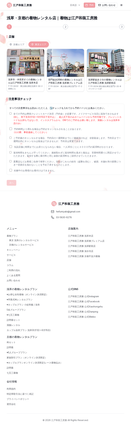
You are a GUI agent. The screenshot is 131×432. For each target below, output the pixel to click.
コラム (10, 265)
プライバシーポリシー (18, 399)
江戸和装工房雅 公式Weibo (82, 316)
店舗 (9, 260)
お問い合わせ (13, 280)
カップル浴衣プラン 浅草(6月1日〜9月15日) (29, 330)
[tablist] (28, 44)
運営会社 (11, 404)
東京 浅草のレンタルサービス (24, 240)
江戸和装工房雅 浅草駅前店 (82, 246)
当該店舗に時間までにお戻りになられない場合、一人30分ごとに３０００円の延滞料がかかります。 (64, 146)
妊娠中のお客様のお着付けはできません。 (35, 170)
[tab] (17, 44)
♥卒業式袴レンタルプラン (20, 299)
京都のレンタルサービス (21, 244)
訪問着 (10, 347)
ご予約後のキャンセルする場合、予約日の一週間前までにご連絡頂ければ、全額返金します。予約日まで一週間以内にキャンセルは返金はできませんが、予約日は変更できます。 (67, 139)
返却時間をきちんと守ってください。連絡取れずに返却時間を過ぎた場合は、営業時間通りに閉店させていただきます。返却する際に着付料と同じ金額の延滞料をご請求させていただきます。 (67, 154)
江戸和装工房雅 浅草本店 (80, 235)
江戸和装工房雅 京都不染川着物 (84, 256)
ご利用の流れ (13, 270)
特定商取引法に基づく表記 (20, 393)
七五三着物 (12, 372)
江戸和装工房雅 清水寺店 (80, 251)
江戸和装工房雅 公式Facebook (84, 301)
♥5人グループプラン (17, 352)
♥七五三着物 (13, 314)
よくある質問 (13, 275)
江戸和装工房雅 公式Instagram (83, 296)
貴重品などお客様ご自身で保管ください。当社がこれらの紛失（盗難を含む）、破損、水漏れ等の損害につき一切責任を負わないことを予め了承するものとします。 (67, 163)
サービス (11, 255)
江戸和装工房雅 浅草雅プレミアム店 (86, 241)
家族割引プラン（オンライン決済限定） (27, 357)
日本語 (73, 5)
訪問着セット (13, 320)
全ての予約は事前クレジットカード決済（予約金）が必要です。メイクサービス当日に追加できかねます (67, 118)
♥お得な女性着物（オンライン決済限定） (27, 294)
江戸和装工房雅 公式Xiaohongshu (85, 306)
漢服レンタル (13, 325)
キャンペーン (13, 249)
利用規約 (11, 388)
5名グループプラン (16, 309)
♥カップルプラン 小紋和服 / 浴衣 (23, 304)
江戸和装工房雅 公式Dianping (83, 311)
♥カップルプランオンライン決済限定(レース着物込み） (34, 362)
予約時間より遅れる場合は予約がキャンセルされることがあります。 (48, 131)
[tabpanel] (65, 70)
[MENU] (121, 5)
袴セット (11, 342)
